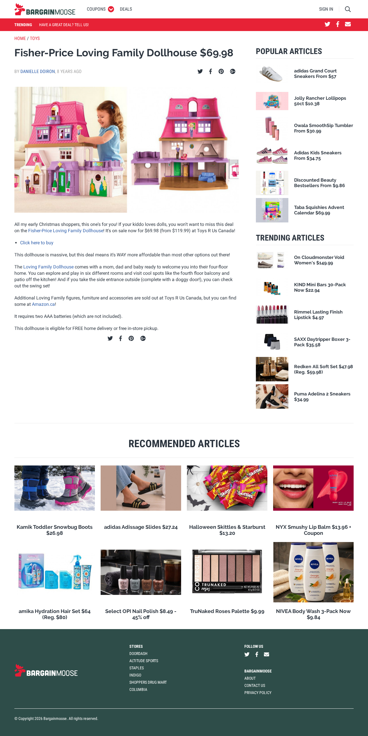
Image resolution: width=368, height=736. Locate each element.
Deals (126, 9)
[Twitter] (200, 71)
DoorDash (138, 653)
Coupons (96, 9)
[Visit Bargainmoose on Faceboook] (337, 24)
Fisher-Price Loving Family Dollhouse (65, 230)
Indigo (135, 675)
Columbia (138, 689)
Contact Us (254, 685)
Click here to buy (36, 242)
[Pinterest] (221, 71)
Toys (35, 38)
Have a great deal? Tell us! (64, 24)
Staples (136, 668)
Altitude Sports (143, 660)
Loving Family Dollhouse (48, 267)
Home (20, 38)
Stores (136, 646)
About (250, 678)
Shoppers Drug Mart (148, 682)
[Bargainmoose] (44, 9)
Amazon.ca (43, 304)
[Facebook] (210, 71)
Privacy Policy (257, 692)
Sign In (326, 9)
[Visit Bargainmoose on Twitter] (327, 24)
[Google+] (233, 71)
